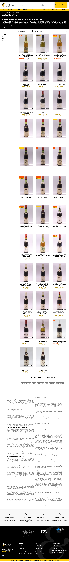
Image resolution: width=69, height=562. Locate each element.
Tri (52, 31)
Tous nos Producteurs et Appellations (25, 553)
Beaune (21, 21)
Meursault (55, 23)
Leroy (47, 383)
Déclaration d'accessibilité (39, 553)
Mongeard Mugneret (60, 383)
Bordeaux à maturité (22, 546)
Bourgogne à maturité (22, 548)
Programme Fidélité (38, 551)
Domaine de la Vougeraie (26, 383)
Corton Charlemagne (34, 23)
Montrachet (41, 23)
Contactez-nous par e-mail (7, 551)
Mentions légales (38, 546)
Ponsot (34, 383)
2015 (60, 25)
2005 (45, 24)
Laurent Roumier (40, 383)
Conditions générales (39, 548)
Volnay (41, 21)
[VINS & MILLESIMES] (8, 5)
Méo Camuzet (52, 383)
